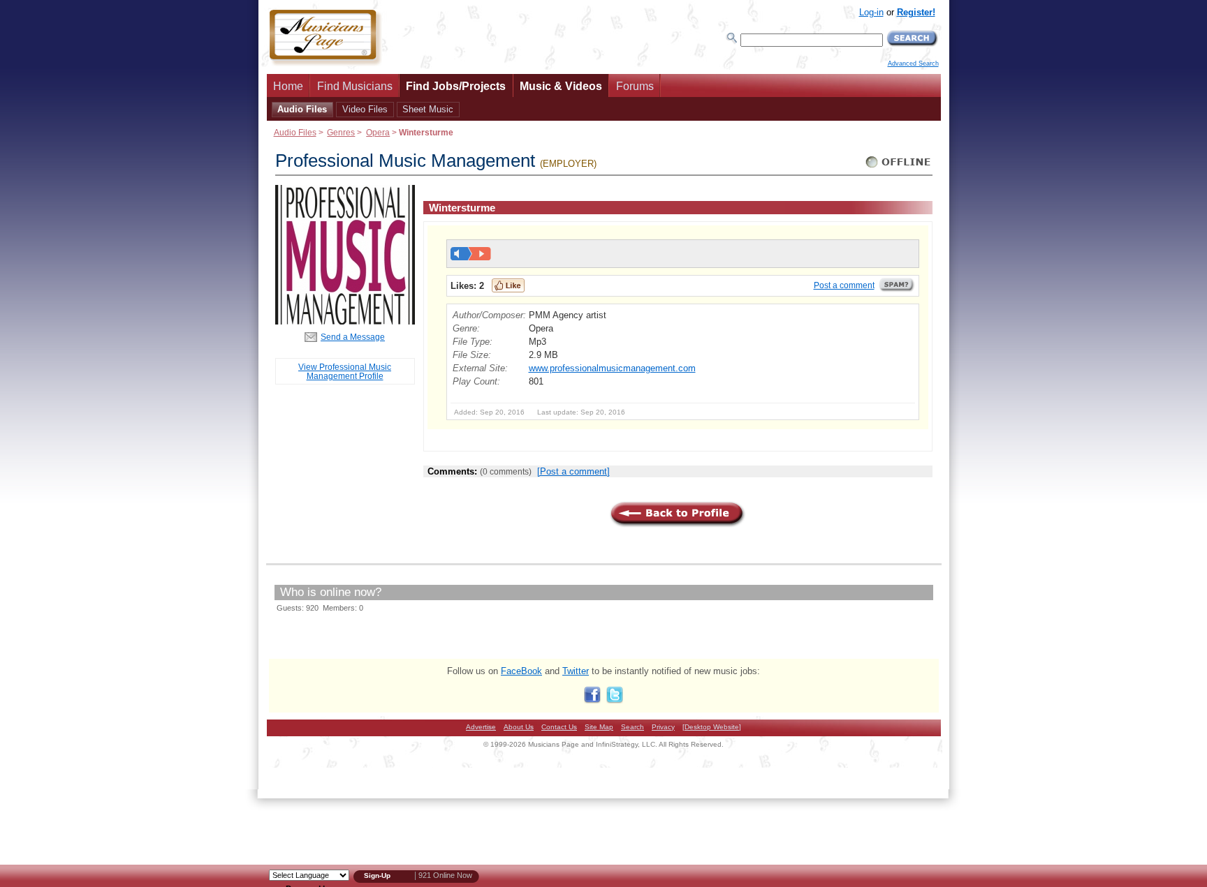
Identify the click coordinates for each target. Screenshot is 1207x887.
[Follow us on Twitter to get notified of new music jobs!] (614, 700)
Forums (635, 86)
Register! (916, 12)
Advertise (481, 727)
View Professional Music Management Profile (344, 371)
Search (632, 727)
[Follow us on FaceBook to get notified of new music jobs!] (592, 700)
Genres (341, 132)
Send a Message (353, 336)
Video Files (365, 109)
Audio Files (302, 109)
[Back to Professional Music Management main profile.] (345, 321)
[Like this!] (508, 285)
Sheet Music (427, 109)
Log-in (871, 12)
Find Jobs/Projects (456, 86)
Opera (378, 132)
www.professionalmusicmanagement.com (612, 368)
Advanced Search (913, 63)
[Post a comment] (573, 471)
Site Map (599, 727)
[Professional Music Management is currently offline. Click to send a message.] (898, 168)
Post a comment (844, 285)
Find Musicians (355, 86)
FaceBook (521, 671)
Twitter (575, 671)
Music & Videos (561, 86)
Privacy (663, 727)
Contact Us (559, 727)
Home (288, 86)
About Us (519, 727)
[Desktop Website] (711, 727)
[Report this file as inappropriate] (897, 289)
